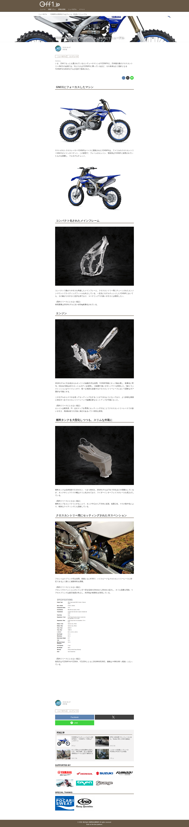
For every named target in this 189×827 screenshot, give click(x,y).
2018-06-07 (67, 47)
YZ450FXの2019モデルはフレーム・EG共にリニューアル (89, 37)
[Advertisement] (71, 682)
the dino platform (97, 824)
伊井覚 (65, 49)
